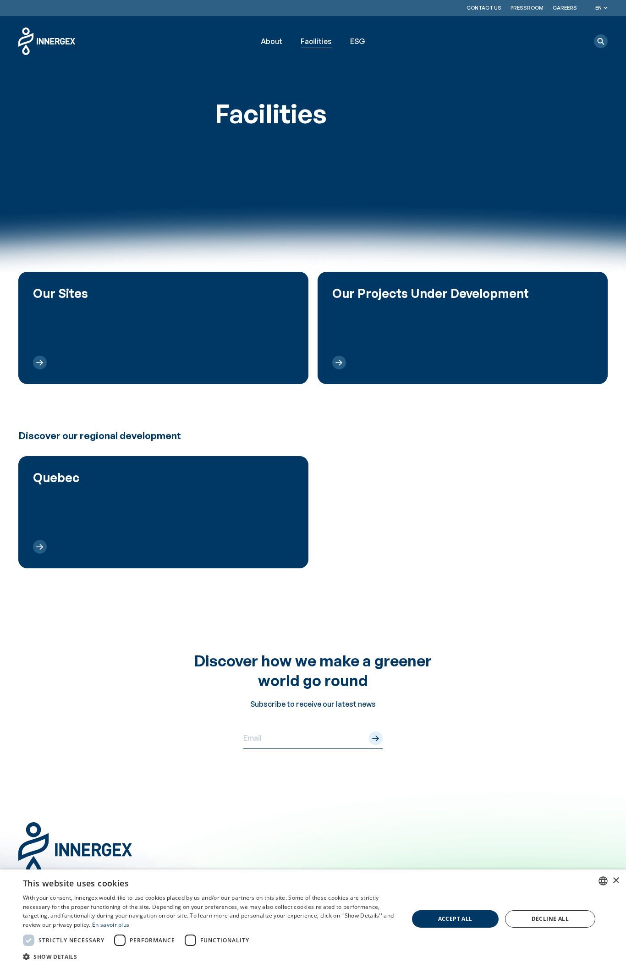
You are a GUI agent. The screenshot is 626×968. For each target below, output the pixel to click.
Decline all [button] (550, 919)
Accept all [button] (455, 919)
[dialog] (313, 918)
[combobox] (603, 881)
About (271, 41)
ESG (357, 41)
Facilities (316, 41)
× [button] (615, 880)
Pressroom (527, 8)
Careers (565, 8)
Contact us (484, 8)
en (598, 8)
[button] (601, 41)
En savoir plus (110, 925)
